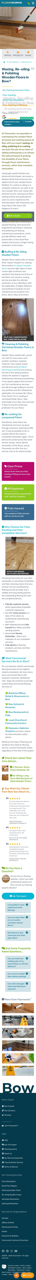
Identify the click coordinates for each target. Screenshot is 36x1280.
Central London (13, 1266)
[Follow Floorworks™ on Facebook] (3, 1251)
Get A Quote (9, 1106)
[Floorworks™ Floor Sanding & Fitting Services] (5, 62)
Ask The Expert (19, 896)
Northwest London (19, 1272)
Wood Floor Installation (13, 100)
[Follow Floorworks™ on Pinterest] (7, 1251)
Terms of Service (11, 1167)
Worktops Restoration (10, 1199)
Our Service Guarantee (13, 1158)
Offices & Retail (8, 1223)
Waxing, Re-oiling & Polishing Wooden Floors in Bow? (27, 62)
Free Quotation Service (13, 1162)
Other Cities (13, 1274)
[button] (33, 3)
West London (6, 1272)
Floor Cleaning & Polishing (15, 105)
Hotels (4, 1231)
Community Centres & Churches (15, 1240)
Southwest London (23, 1270)
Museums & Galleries (10, 1236)
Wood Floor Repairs (9, 1186)
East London (26, 1268)
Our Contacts (9, 1111)
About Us (8, 1154)
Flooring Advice (10, 1149)
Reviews (7, 1115)
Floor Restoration (9, 1181)
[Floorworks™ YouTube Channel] (16, 1251)
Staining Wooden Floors (11, 1190)
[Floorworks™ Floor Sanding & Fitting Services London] (12, 3)
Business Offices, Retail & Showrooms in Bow (17, 696)
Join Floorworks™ (11, 1126)
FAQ (6, 1140)
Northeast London (14, 1268)
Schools (5, 1218)
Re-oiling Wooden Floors (11, 1195)
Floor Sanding (9, 95)
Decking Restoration (10, 1204)
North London (25, 1266)
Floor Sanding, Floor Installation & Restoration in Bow (13, 62)
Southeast (11, 1270)
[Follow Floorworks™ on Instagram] (11, 1251)
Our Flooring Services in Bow (16, 90)
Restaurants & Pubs (10, 1227)
